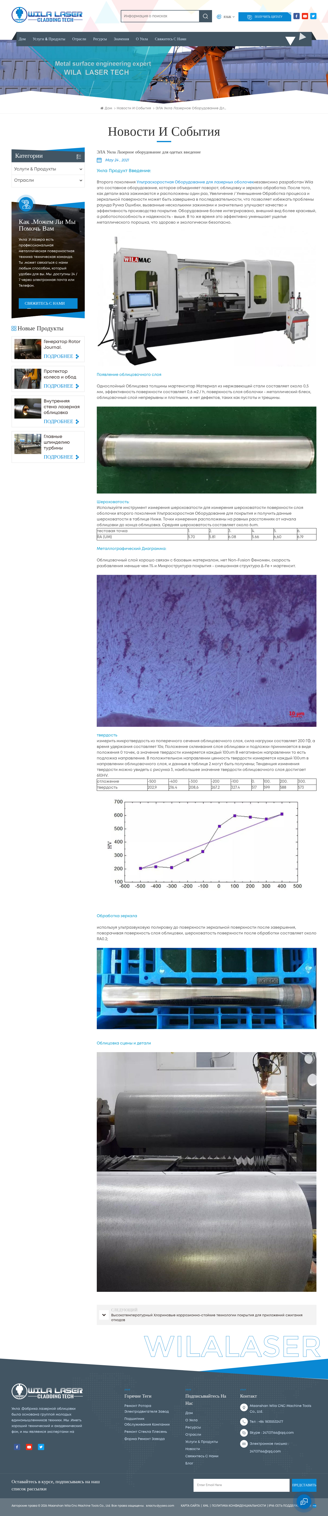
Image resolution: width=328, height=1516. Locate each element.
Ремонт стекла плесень (145, 1431)
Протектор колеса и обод (60, 374)
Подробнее (58, 356)
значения (121, 39)
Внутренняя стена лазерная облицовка (62, 407)
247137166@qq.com (278, 1432)
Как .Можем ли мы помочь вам (47, 225)
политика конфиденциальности (239, 1505)
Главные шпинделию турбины (57, 442)
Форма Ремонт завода (144, 1439)
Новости (192, 1449)
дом (189, 1413)
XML (206, 1505)
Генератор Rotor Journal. (62, 345)
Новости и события (134, 108)
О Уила (142, 39)
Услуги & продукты (49, 39)
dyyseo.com (165, 1505)
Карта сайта (190, 1505)
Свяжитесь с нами (45, 303)
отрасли (79, 39)
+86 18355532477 (270, 1421)
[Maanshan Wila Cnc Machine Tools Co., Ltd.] (47, 15)
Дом (22, 39)
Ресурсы (100, 39)
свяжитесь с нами (170, 39)
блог (189, 1463)
